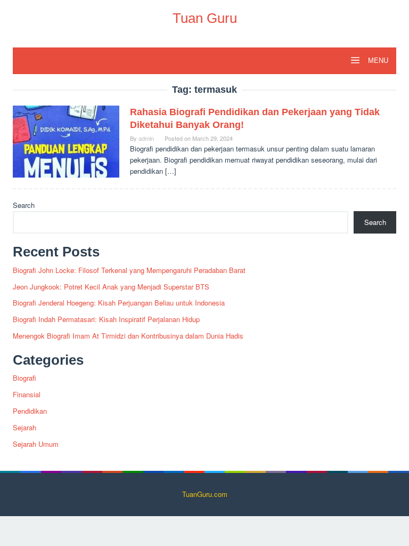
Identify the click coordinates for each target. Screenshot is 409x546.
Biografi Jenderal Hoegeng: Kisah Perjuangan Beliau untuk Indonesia (119, 303)
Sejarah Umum (36, 444)
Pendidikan (30, 411)
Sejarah (24, 427)
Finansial (26, 394)
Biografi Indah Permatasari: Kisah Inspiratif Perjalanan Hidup (106, 319)
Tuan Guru (205, 18)
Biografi (24, 378)
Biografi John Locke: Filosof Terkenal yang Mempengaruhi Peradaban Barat (129, 270)
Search (24, 205)
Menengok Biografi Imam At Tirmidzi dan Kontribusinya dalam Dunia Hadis (128, 336)
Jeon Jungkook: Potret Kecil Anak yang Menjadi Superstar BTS (111, 287)
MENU (377, 61)
